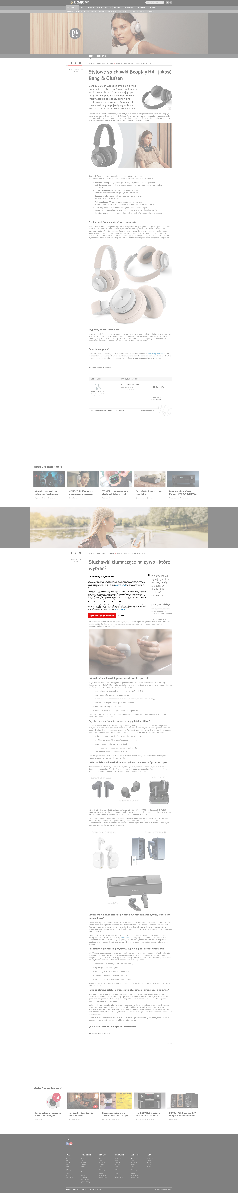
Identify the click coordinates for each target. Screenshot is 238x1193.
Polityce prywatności (121, 609)
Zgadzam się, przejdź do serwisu (102, 616)
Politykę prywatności (121, 585)
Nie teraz (121, 616)
